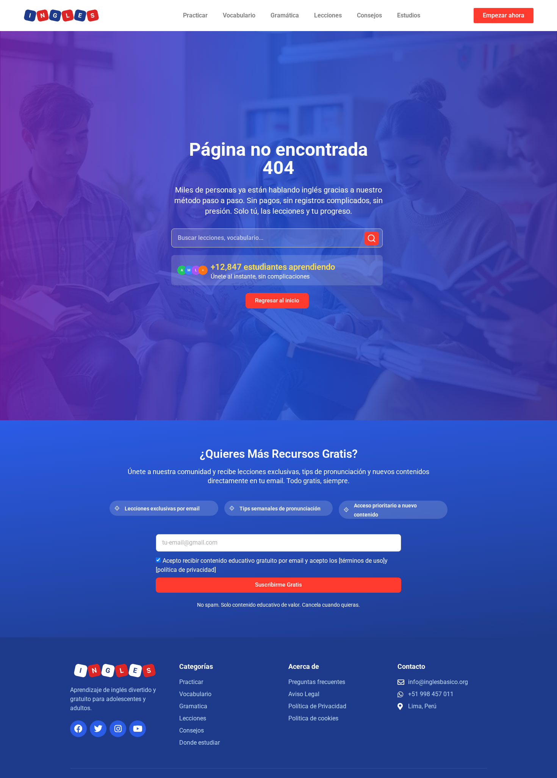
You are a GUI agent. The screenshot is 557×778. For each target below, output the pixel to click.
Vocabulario (239, 15)
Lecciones (328, 15)
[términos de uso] (362, 560)
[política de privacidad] (186, 569)
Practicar (195, 15)
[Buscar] (371, 238)
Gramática (285, 15)
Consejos (369, 15)
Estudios (408, 15)
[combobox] (277, 238)
